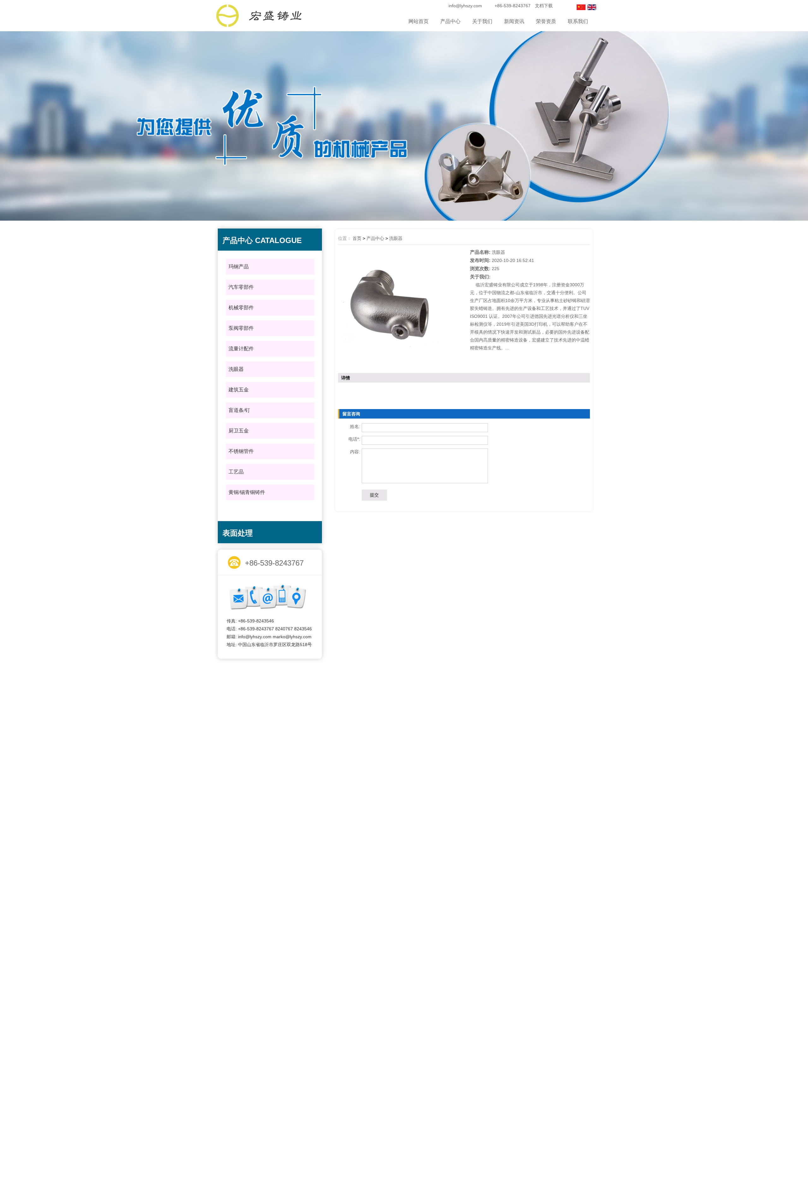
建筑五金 (239, 389)
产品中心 (450, 21)
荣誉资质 (546, 21)
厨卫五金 (239, 430)
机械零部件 (241, 307)
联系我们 (578, 21)
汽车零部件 (241, 287)
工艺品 (236, 471)
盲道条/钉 (239, 410)
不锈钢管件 (241, 451)
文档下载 (544, 5)
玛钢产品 (239, 266)
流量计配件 (241, 348)
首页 (357, 238)
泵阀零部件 (241, 328)
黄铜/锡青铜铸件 (247, 492)
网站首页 (418, 21)
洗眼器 (236, 369)
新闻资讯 (514, 21)
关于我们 (482, 21)
